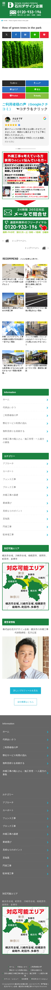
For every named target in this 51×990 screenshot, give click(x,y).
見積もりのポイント (12, 511)
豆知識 (6, 518)
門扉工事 (7, 526)
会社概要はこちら (25, 702)
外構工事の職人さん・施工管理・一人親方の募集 (23, 440)
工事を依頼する (36, 970)
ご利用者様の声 (10, 415)
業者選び (7, 503)
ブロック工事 (9, 487)
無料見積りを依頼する (14, 431)
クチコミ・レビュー (11, 979)
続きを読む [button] (9, 141)
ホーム (6, 399)
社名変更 (25, 979)
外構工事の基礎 (10, 495)
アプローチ (8, 463)
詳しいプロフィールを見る (25, 690)
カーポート (8, 471)
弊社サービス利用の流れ (15, 423)
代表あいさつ (9, 407)
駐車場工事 (8, 534)
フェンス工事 (9, 479)
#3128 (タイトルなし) (39, 979)
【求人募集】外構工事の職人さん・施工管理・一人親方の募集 (26, 975)
